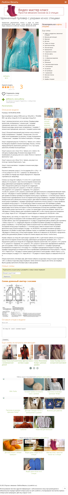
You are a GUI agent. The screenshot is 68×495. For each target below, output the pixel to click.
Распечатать (7, 106)
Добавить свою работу (15, 99)
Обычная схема (8, 87)
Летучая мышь (49, 47)
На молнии (48, 68)
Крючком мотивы (50, 45)
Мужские (47, 39)
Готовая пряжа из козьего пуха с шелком (34, 393)
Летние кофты (49, 54)
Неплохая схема (5, 87)
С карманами (48, 73)
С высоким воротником (51, 64)
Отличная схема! (13, 87)
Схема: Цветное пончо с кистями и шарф (26, 362)
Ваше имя (5, 323)
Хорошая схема (10, 87)
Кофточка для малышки (44, 429)
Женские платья (49, 75)
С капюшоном (49, 66)
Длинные (47, 60)
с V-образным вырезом (51, 58)
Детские (47, 41)
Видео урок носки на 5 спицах (34, 472)
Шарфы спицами (49, 79)
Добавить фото (6, 77)
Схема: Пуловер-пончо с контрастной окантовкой (58, 362)
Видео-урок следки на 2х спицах (34, 453)
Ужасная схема (3, 87)
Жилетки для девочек (54, 411)
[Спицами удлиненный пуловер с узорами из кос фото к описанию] (20, 50)
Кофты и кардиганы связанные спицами (54, 34)
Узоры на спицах (49, 43)
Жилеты (47, 77)
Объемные (48, 62)
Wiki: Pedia (13, 391)
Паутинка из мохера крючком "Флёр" (54, 393)
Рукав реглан (48, 49)
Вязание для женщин (51, 37)
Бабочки (23, 429)
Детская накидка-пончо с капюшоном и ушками (34, 412)
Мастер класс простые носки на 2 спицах (55, 453)
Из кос (46, 56)
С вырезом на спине (50, 52)
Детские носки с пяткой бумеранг (13, 453)
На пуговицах (48, 70)
